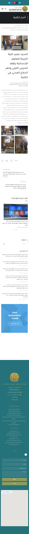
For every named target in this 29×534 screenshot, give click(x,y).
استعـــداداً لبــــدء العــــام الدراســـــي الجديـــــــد (15, 286)
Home (26, 26)
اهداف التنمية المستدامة (16, 83)
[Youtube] (14, 3)
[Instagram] (17, 3)
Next (14, 479)
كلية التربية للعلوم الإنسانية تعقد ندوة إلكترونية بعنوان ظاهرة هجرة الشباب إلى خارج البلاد (15, 223)
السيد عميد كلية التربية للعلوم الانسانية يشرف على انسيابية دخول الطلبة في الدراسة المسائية (14, 174)
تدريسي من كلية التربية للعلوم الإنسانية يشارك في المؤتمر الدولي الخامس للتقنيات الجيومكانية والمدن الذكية (15, 186)
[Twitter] (20, 3)
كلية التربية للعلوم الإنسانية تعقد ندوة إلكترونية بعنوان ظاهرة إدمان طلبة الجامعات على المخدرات (15, 295)
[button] (16, 229)
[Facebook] (11, 161)
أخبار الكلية (19, 26)
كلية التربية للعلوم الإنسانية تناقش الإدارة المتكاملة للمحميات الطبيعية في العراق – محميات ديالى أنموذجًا (16, 277)
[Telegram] (9, 3)
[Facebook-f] (12, 3)
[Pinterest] (2, 161)
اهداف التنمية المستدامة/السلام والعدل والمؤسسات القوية (18, 85)
